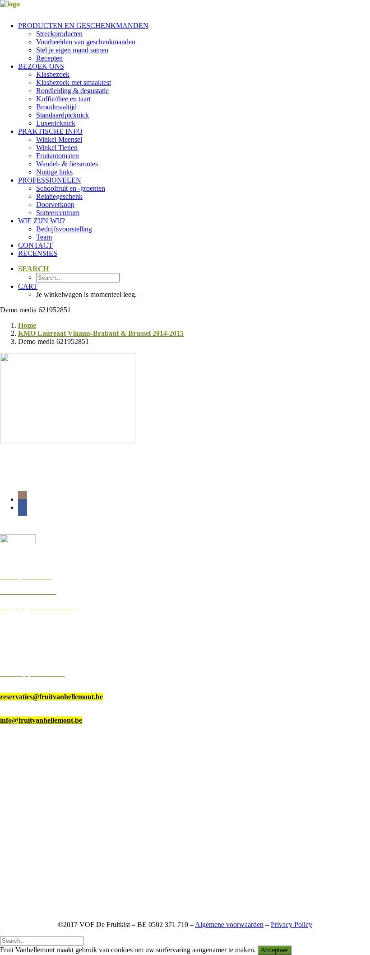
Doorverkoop (55, 204)
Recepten (49, 58)
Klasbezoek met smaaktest (73, 82)
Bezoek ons (41, 66)
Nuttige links (54, 172)
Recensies (37, 253)
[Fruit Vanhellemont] (185, 7)
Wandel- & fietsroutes (67, 164)
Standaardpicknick (62, 115)
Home (27, 325)
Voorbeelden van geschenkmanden (85, 42)
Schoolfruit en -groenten (70, 188)
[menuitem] (194, 42)
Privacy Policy (291, 924)
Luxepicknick (55, 123)
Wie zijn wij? (41, 221)
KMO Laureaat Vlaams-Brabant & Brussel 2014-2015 (101, 333)
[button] (33, 269)
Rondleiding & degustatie (72, 90)
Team (44, 237)
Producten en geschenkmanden (83, 25)
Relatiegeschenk (59, 196)
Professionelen (49, 180)
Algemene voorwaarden (229, 924)
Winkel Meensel (59, 139)
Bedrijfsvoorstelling (64, 229)
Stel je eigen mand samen (72, 50)
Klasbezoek (52, 74)
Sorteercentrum (57, 212)
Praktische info (50, 131)
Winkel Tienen (57, 147)
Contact (35, 245)
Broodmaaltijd (56, 107)
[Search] (41, 940)
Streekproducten (59, 34)
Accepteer (274, 950)
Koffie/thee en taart (63, 99)
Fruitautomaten (57, 156)
